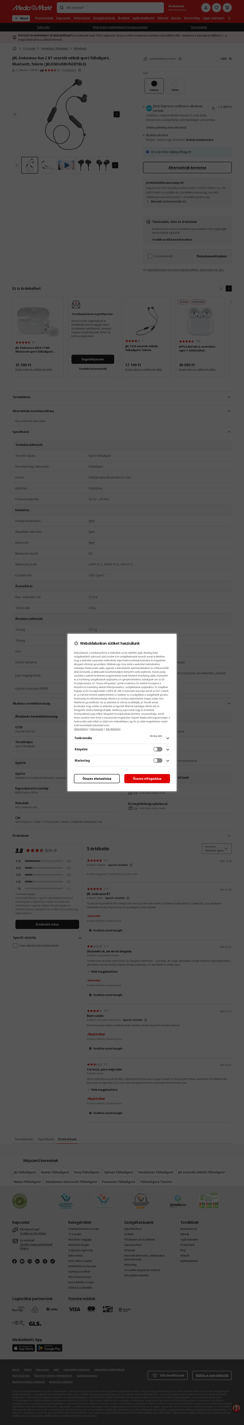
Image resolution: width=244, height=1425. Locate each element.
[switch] (157, 749)
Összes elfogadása (147, 779)
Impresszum (96, 729)
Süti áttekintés (113, 729)
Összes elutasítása (97, 779)
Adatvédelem (81, 729)
